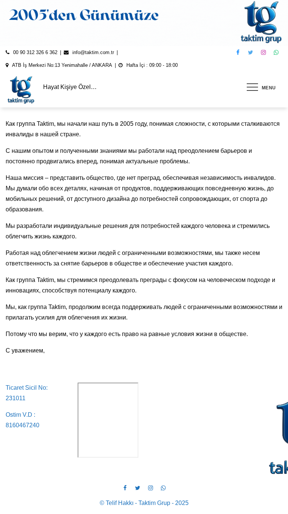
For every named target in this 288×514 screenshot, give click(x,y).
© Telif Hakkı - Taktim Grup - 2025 (144, 503)
